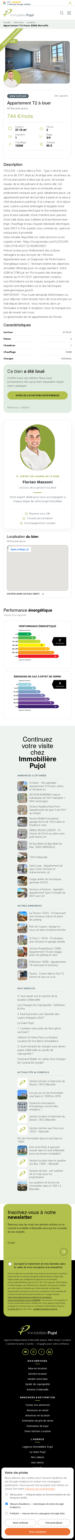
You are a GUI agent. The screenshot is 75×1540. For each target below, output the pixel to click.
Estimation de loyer (38, 1426)
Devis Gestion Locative (37, 1431)
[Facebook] (41, 1352)
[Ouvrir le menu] (69, 13)
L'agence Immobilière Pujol (37, 1446)
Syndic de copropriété (37, 1384)
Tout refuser (20, 1522)
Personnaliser (54, 1522)
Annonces (19, 22)
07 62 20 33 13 (14, 1309)
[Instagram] (33, 1352)
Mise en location (37, 1368)
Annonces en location (37, 1415)
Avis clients (37, 1462)
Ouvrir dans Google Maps (23, 594)
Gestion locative (37, 1373)
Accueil (6, 22)
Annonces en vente (37, 1410)
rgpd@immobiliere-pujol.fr (45, 1309)
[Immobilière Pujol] (37, 1330)
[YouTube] (25, 1352)
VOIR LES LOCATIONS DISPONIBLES (37, 395)
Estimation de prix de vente (37, 1420)
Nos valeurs (37, 1457)
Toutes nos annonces (37, 1404)
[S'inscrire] (63, 1251)
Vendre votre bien (38, 1379)
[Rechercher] (61, 13)
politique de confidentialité (40, 1488)
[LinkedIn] (49, 1352)
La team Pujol (37, 1452)
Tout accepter (37, 1531)
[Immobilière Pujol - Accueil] (18, 13)
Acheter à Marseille (37, 1389)
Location (31, 22)
